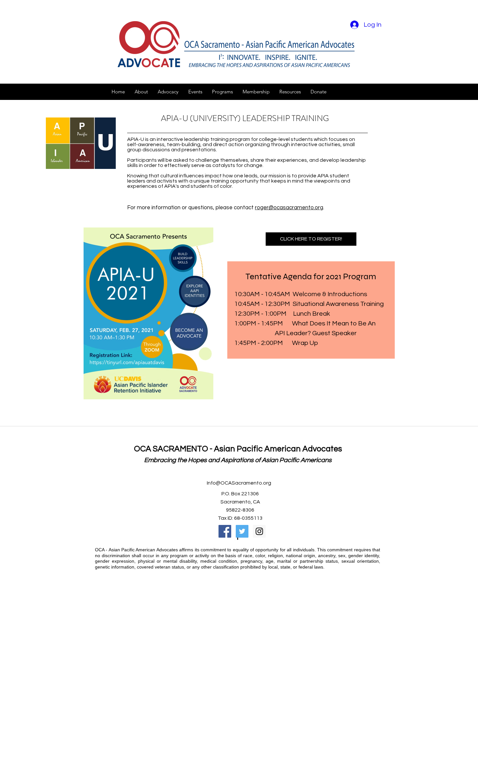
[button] (141, 91)
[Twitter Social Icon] (242, 531)
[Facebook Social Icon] (225, 531)
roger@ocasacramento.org (289, 208)
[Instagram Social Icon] (259, 531)
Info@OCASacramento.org (239, 483)
